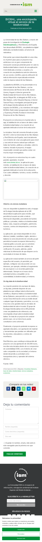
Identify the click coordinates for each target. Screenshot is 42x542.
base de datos (7, 371)
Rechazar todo (21, 538)
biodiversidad (17, 371)
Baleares (34, 369)
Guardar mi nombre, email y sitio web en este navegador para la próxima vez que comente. (19, 445)
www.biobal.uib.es (13, 162)
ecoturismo (6, 373)
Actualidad (27, 369)
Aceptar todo (21, 529)
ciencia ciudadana (27, 371)
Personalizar (21, 534)
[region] (21, 528)
